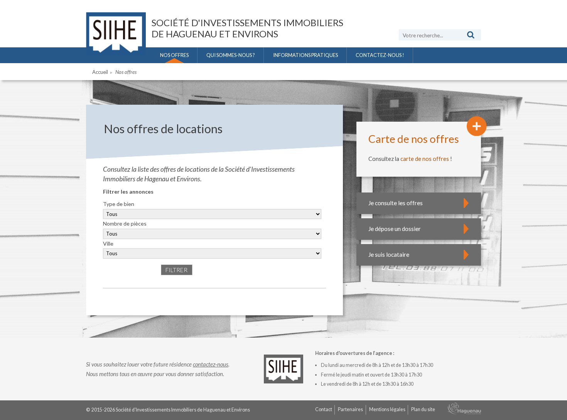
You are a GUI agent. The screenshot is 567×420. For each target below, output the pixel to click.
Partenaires (350, 409)
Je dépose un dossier (394, 228)
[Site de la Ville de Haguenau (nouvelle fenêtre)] (464, 410)
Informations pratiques (305, 55)
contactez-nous (210, 364)
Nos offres (174, 55)
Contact (323, 409)
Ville (108, 243)
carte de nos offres (424, 159)
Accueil (100, 72)
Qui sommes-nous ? (230, 55)
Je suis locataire (388, 254)
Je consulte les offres (395, 202)
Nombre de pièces (125, 223)
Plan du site (423, 409)
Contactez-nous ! (380, 55)
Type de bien (118, 204)
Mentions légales (387, 409)
